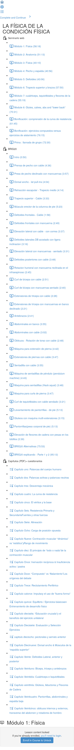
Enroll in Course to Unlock (37, 740)
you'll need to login (51, 735)
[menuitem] (2, 8)
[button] (2, 3)
